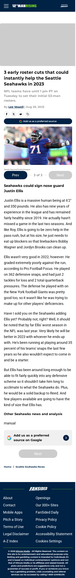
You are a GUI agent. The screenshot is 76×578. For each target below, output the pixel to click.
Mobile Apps (12, 512)
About (7, 498)
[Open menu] (6, 6)
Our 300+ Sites (47, 505)
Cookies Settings (49, 541)
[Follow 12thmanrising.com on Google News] (66, 438)
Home (7, 466)
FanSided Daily (47, 512)
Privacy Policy (46, 519)
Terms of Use (13, 527)
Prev (15, 175)
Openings (43, 498)
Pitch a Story (13, 519)
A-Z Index (10, 541)
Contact (9, 505)
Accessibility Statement (54, 534)
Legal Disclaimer (16, 534)
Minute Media (23, 551)
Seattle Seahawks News (30, 466)
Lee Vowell (16, 107)
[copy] (27, 114)
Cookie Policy (46, 527)
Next (60, 175)
